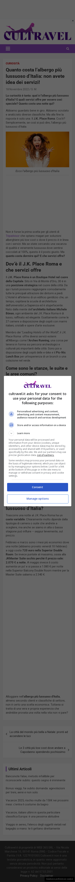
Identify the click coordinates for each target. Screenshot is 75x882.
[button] (38, 433)
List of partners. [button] (45, 455)
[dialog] (37, 441)
